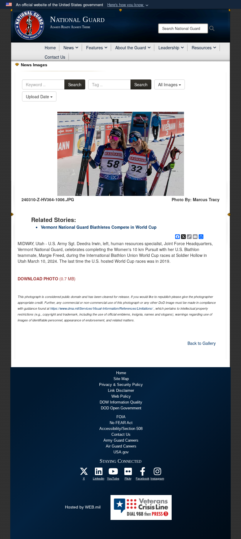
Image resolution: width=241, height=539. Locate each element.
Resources (202, 47)
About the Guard (130, 47)
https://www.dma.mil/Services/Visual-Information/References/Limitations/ (101, 308)
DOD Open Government (121, 408)
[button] (128, 5)
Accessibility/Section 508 (121, 428)
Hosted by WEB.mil (83, 507)
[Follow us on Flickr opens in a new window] (127, 473)
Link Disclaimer (121, 390)
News (68, 47)
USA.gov (121, 452)
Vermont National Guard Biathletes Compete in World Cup (99, 227)
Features (94, 47)
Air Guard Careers (121, 446)
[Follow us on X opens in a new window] (83, 473)
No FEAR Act (121, 423)
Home (50, 47)
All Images (168, 84)
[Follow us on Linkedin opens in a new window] (98, 473)
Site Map (121, 379)
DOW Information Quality (121, 402)
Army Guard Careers (120, 440)
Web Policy (121, 396)
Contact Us (55, 57)
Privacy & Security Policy (121, 384)
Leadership (168, 47)
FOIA (120, 417)
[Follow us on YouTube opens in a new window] (113, 473)
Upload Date (38, 96)
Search (74, 84)
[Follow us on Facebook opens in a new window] (142, 473)
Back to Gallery (202, 343)
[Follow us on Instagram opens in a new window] (157, 473)
